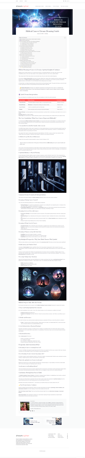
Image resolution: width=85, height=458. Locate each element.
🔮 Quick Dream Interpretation (24, 40)
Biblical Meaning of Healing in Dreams (31, 229)
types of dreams (51, 436)
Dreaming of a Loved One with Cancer (27, 48)
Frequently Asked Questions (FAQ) (25, 60)
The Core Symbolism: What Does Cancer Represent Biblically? (30, 41)
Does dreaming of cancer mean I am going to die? (28, 62)
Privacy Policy (60, 436)
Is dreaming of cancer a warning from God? (27, 61)
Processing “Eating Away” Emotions (26, 53)
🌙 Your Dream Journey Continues (26, 67)
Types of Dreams (56, 6)
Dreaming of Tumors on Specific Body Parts (27, 50)
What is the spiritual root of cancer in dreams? (28, 63)
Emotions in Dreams (64, 6)
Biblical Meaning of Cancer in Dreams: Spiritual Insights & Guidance (30, 39)
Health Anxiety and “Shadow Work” (26, 52)
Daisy (47, 33)
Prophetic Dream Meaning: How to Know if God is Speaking (35, 220)
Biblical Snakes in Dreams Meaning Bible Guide (51, 422)
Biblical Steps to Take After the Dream (26, 54)
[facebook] (67, 436)
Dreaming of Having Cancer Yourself (26, 47)
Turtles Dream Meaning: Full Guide (35, 421)
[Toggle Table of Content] (64, 37)
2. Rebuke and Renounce (25, 57)
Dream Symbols (48, 6)
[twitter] (67, 435)
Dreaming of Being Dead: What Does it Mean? (32, 342)
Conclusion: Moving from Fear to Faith (26, 66)
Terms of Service (61, 437)
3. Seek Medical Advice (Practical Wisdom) (27, 58)
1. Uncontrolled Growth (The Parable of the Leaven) (29, 42)
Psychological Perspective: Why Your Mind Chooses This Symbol (30, 51)
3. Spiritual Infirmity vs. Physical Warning (27, 44)
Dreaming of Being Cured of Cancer (26, 49)
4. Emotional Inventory (24, 59)
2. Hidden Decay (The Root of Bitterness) (27, 43)
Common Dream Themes (39, 6)
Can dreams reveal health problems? (26, 64)
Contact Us (60, 435)
